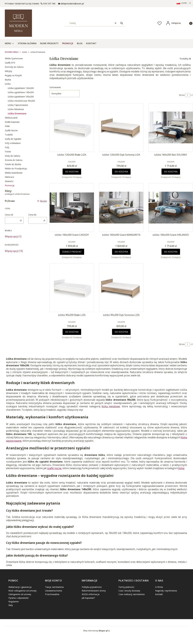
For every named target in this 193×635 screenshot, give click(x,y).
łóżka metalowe (111, 406)
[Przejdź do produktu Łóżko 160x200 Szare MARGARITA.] (121, 207)
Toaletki (9, 134)
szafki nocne (54, 468)
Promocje (9, 185)
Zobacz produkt (72, 251)
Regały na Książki (13, 75)
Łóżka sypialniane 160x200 (21, 96)
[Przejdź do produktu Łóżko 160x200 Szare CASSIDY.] (72, 207)
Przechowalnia (52, 594)
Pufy (7, 147)
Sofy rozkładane (13, 143)
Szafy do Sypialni (13, 138)
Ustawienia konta (53, 590)
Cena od (9, 214)
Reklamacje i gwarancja (20, 587)
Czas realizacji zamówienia (132, 594)
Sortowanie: (55, 87)
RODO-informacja (90, 594)
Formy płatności (126, 587)
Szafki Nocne (11, 130)
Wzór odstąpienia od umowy (22, 590)
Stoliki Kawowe (12, 121)
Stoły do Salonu (12, 155)
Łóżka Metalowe (16, 109)
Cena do (32, 214)
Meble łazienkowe (13, 172)
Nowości (9, 181)
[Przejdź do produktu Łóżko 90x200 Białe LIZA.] (72, 288)
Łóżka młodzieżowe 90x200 (21, 100)
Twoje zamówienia (54, 587)
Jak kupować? (88, 597)
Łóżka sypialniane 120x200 (21, 88)
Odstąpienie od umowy (19, 594)
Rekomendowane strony (94, 590)
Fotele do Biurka (13, 164)
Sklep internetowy (95, 630)
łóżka (181, 468)
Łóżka (24, 52)
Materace (9, 177)
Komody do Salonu (14, 66)
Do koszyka (72, 171)
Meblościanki (11, 117)
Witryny (8, 71)
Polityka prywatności (92, 587)
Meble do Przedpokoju (16, 168)
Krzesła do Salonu (13, 160)
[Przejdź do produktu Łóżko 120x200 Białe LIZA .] (72, 127)
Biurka (8, 79)
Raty (10, 605)
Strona (182, 95)
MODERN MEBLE (11, 52)
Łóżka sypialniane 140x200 (21, 92)
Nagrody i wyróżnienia (166, 590)
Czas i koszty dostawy (129, 590)
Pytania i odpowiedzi (18, 597)
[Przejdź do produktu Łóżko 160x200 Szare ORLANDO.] (171, 207)
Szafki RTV (10, 62)
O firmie (159, 587)
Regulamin (13, 601)
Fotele (8, 151)
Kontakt (159, 594)
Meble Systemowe (14, 58)
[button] (121, 23)
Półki (7, 126)
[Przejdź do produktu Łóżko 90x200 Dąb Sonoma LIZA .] (121, 288)
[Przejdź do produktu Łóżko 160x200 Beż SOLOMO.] (171, 127)
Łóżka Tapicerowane (18, 105)
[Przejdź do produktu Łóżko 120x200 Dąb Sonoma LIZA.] (121, 127)
